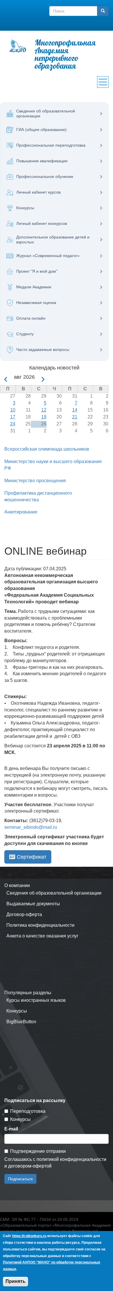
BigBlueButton (21, 1021)
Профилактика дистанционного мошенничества (38, 496)
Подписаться (20, 1179)
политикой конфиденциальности (71, 1159)
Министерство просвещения (35, 480)
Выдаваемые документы (33, 903)
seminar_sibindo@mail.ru (30, 827)
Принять (15, 1281)
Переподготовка (27, 1111)
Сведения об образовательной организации (53, 893)
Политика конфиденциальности (40, 925)
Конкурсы (16, 1010)
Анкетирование (20, 511)
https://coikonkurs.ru (29, 1236)
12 (43, 409)
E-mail (11, 1128)
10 (12, 409)
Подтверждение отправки (38, 1151)
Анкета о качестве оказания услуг (42, 935)
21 (74, 416)
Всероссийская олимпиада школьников (46, 449)
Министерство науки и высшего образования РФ (53, 465)
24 (12, 423)
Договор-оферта (24, 914)
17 (12, 416)
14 (74, 409)
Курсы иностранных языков (36, 1000)
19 (43, 416)
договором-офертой (30, 1165)
